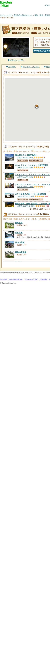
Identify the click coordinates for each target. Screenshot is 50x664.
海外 (20, 10)
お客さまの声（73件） (26, 196)
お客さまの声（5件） (25, 158)
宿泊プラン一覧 (22, 160)
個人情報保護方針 (16, 279)
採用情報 (43, 279)
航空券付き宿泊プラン (36, 160)
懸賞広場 (31, 10)
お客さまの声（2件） (25, 167)
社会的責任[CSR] (31, 279)
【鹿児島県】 (26, 155)
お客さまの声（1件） (25, 177)
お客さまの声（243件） (26, 206)
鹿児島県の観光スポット (23, 15)
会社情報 (3, 279)
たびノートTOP (6, 15)
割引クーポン (42, 10)
